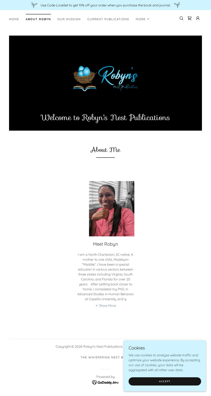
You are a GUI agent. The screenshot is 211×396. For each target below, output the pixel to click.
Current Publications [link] (108, 19)
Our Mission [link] (69, 19)
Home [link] (14, 19)
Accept (165, 381)
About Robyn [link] (38, 19)
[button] (143, 19)
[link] (189, 18)
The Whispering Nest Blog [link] (105, 357)
